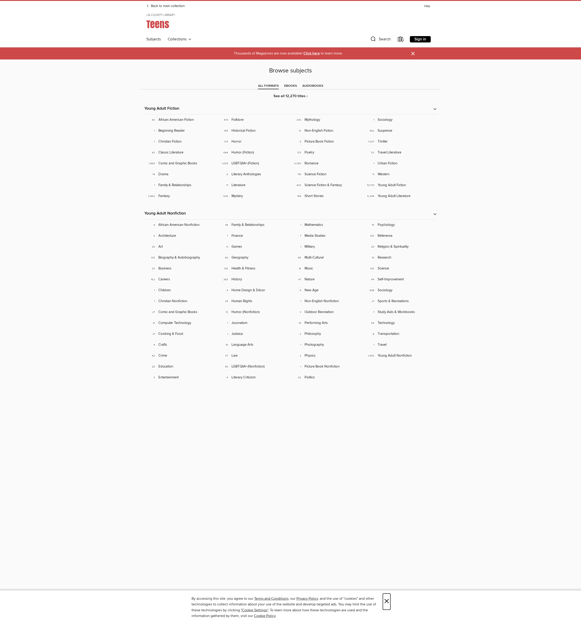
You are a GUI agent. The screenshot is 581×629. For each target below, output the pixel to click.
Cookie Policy (265, 616)
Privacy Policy (307, 598)
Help (427, 6)
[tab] (268, 86)
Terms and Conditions (271, 598)
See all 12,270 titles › (290, 96)
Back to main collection (167, 6)
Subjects (153, 39)
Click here (311, 53)
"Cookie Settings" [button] (254, 610)
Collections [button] (178, 39)
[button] (380, 40)
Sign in (420, 39)
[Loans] (401, 40)
